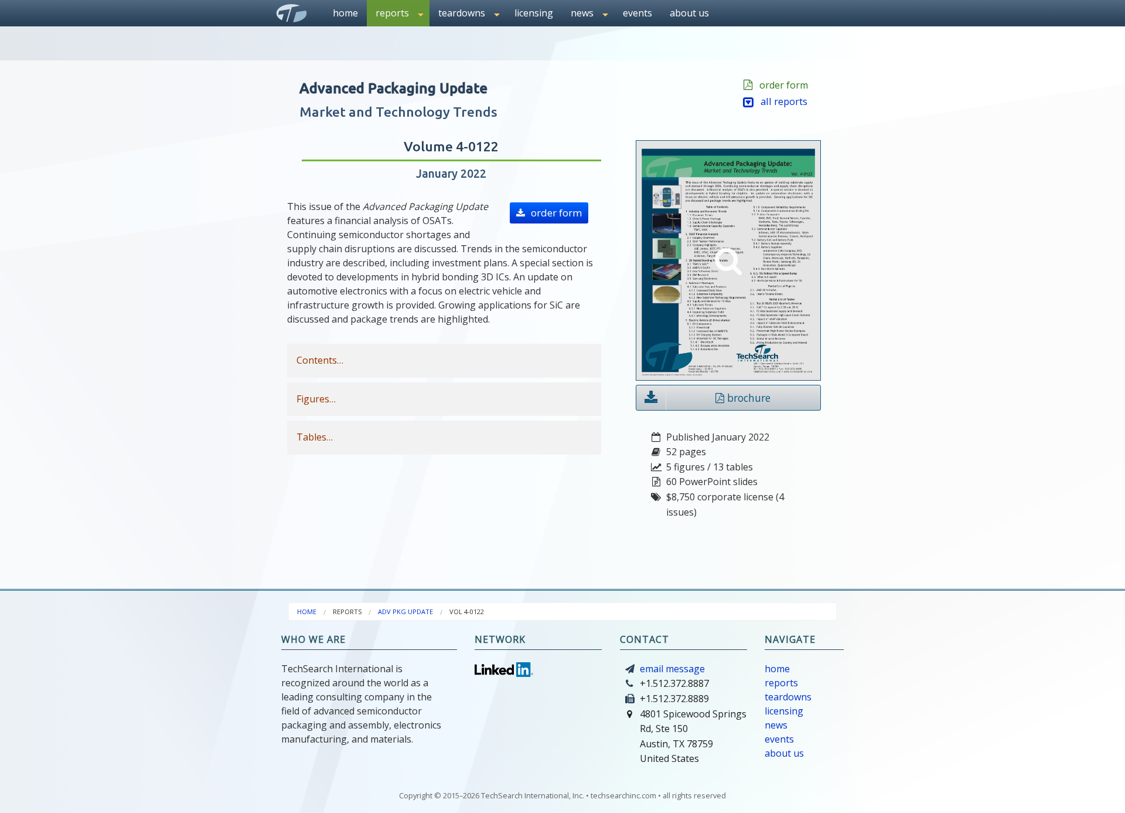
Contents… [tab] (319, 360)
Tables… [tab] (314, 437)
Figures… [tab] (316, 398)
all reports (780, 100)
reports (781, 682)
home (345, 12)
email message (672, 668)
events (637, 12)
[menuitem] (345, 13)
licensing (533, 12)
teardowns (788, 696)
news (776, 725)
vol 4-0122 (466, 611)
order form (781, 85)
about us (689, 12)
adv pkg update (405, 611)
